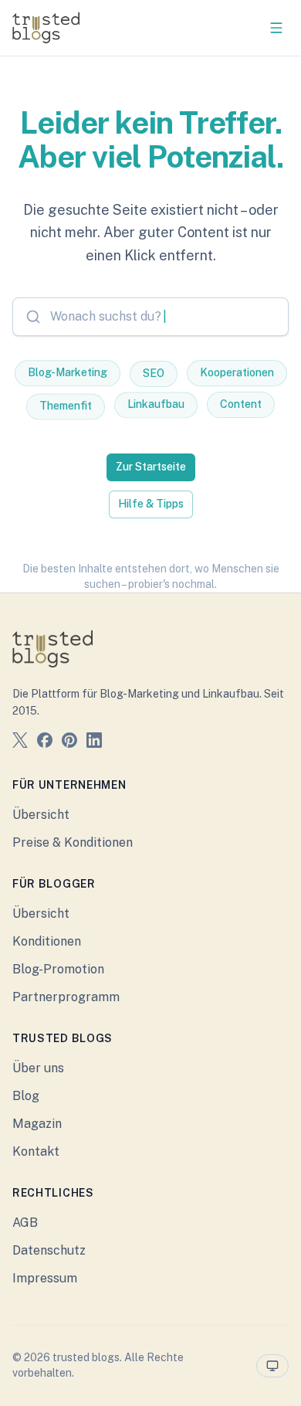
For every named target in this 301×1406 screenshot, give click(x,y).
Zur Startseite (151, 466)
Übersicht (40, 814)
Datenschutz (49, 1250)
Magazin (37, 1123)
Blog (25, 1095)
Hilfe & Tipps (151, 504)
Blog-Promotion (58, 969)
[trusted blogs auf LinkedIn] (94, 742)
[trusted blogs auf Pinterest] (69, 742)
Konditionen (46, 941)
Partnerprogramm (66, 997)
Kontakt (35, 1151)
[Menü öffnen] (276, 27)
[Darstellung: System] (272, 1365)
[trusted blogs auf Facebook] (44, 742)
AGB (25, 1222)
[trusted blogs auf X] (20, 742)
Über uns (38, 1068)
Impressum (44, 1278)
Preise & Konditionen (72, 842)
